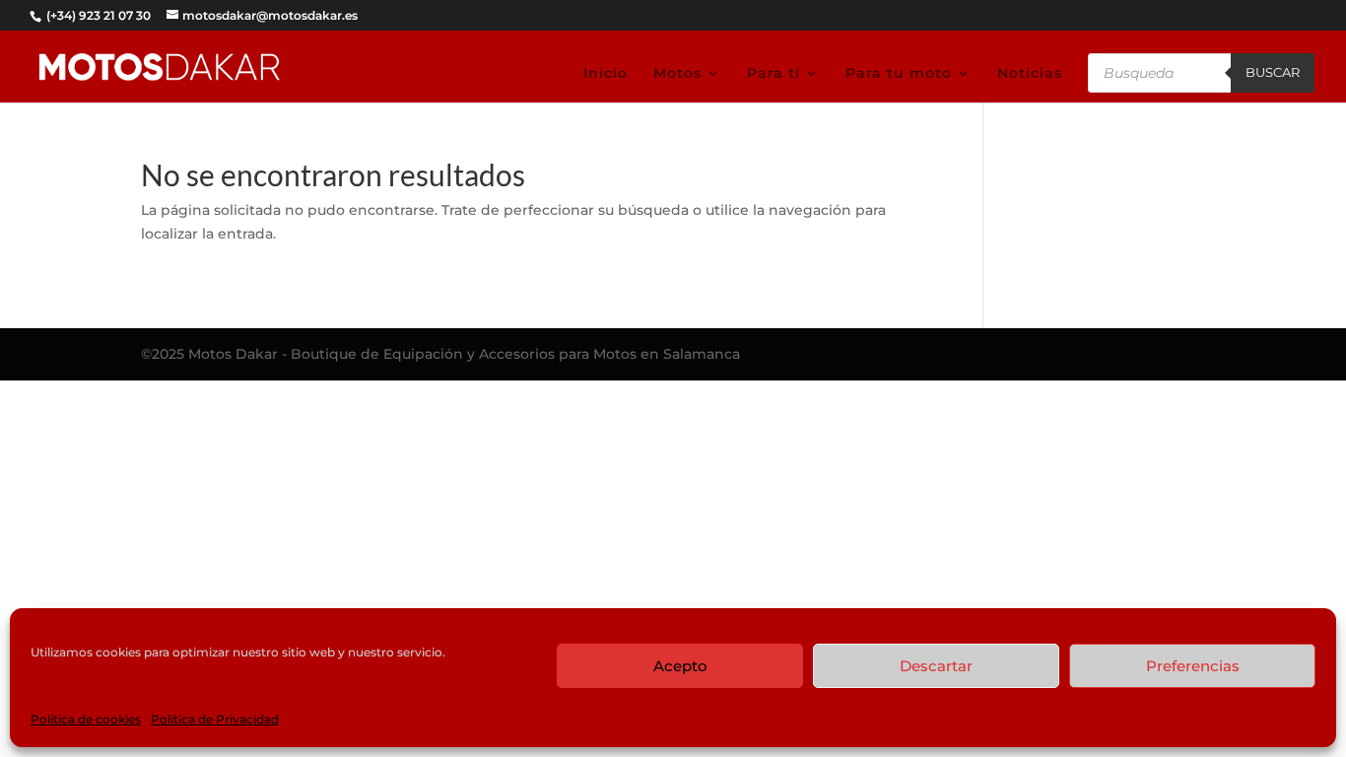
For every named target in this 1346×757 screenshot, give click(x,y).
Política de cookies (86, 719)
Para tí (773, 74)
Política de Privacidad (215, 719)
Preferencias (1193, 665)
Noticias (1029, 74)
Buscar (1272, 72)
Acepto (680, 665)
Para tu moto (898, 74)
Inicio (605, 74)
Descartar (936, 665)
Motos (677, 74)
